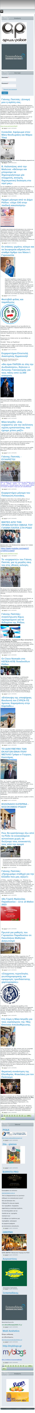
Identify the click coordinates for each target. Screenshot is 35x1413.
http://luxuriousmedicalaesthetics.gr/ (12, 1339)
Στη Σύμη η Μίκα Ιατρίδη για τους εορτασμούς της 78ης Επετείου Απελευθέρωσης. (16, 1022)
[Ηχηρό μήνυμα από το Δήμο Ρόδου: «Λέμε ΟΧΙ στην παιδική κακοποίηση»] (7, 226)
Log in (5, 128)
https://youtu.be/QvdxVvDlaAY (9, 126)
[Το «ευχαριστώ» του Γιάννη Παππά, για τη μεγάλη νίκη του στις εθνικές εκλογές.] (10, 586)
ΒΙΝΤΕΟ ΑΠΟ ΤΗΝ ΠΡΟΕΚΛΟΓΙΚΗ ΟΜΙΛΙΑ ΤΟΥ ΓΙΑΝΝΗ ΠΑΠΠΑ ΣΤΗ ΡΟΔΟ (17, 525)
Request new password (10, 89)
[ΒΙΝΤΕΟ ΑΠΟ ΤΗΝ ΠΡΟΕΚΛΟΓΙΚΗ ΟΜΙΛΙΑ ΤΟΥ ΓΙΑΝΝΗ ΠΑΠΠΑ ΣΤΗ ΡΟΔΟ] (10, 542)
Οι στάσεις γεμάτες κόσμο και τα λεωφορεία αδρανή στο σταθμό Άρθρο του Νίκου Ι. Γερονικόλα (17, 250)
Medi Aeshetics (11, 1331)
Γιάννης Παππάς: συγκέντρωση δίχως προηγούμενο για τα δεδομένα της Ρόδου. (13, 618)
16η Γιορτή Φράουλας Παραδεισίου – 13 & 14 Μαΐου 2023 (17, 902)
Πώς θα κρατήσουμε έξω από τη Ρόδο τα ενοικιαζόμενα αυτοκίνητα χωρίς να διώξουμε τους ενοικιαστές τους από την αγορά (17, 839)
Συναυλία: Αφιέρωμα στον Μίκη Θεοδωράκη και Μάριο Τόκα (16, 135)
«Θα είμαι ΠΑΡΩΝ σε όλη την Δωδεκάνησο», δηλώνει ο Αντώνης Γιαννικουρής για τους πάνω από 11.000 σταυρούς (17, 370)
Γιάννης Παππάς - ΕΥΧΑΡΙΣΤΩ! (11, 458)
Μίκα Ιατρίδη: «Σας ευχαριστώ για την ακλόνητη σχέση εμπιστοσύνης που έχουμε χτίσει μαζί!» (17, 426)
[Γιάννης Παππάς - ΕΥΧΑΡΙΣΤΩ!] (10, 481)
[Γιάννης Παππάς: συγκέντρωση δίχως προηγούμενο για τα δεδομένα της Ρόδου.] (10, 637)
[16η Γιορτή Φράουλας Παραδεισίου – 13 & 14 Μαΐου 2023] (10, 920)
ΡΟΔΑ (6, 1129)
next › (29, 1115)
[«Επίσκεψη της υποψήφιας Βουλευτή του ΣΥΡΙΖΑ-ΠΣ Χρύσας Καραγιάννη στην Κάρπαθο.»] (8, 727)
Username (5, 77)
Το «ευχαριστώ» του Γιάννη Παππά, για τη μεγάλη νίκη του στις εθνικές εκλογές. (16, 562)
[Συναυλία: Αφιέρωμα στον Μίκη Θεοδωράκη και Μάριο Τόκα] (7, 159)
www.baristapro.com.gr (8, 1193)
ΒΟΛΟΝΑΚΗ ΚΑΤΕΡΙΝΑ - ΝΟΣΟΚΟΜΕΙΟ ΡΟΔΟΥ (15, 805)
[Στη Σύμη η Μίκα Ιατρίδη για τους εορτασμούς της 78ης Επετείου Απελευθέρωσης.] (8, 1046)
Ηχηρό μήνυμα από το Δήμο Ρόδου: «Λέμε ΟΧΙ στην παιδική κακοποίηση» (17, 202)
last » (3, 1118)
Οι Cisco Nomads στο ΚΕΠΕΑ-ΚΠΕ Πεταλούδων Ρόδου (15, 661)
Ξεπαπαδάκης (10, 1293)
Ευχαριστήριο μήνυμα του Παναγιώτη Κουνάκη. (15, 494)
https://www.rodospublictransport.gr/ (12, 1138)
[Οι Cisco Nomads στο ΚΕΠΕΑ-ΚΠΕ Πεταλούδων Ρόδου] (10, 674)
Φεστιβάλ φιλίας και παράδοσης (12, 301)
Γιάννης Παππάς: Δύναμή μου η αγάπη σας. (15, 101)
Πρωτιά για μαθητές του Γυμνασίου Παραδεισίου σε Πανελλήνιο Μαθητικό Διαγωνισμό (16, 936)
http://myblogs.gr (12, 1346)
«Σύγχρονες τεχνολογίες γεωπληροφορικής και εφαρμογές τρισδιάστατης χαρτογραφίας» (15, 977)
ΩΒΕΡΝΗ (8, 1232)
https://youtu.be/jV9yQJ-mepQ (9, 553)
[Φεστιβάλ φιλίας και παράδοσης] (10, 323)
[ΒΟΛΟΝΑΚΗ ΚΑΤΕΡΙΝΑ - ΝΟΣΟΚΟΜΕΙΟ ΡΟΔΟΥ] (8, 828)
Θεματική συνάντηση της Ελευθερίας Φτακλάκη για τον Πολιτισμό (17, 1074)
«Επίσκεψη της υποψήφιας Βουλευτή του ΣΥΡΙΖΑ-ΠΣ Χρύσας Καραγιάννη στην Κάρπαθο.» (16, 701)
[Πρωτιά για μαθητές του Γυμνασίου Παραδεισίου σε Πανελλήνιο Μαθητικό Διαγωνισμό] (10, 953)
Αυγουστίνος (10, 1258)
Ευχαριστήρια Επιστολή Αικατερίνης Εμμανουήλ (14, 354)
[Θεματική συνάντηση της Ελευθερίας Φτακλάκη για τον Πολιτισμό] (10, 1093)
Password (5, 83)
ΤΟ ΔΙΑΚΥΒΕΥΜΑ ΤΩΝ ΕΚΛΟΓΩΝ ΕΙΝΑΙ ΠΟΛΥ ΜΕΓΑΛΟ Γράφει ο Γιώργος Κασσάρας (16, 753)
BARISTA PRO (10, 1171)
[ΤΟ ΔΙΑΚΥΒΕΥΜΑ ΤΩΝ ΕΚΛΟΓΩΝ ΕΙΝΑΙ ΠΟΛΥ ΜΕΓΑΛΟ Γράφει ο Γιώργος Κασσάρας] (9, 778)
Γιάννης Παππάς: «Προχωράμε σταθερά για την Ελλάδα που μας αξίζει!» (17, 874)
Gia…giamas (10, 1144)
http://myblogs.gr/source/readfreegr (12, 1359)
